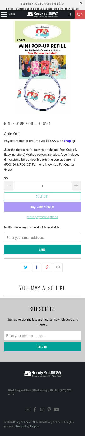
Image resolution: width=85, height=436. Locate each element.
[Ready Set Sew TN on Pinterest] (49, 410)
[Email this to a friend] (58, 267)
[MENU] (2, 14)
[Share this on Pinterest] (47, 267)
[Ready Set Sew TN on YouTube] (57, 410)
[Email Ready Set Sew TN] (28, 410)
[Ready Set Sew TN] (42, 14)
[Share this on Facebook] (36, 267)
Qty (6, 177)
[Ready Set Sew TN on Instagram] (42, 410)
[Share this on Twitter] (25, 267)
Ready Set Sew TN (24, 422)
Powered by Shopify (27, 426)
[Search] (70, 14)
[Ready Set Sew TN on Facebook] (35, 410)
